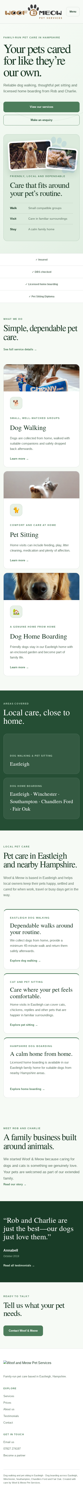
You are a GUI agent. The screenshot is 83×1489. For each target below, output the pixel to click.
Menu (73, 11)
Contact (8, 1422)
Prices (7, 1402)
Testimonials (11, 1416)
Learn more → (19, 458)
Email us (8, 1442)
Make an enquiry (41, 120)
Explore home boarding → (27, 1089)
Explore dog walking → (25, 960)
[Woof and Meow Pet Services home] (33, 11)
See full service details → (20, 349)
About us (8, 1409)
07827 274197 (12, 1448)
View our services (41, 106)
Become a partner (14, 1455)
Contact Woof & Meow (23, 1330)
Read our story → (14, 1184)
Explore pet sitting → (24, 1024)
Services (8, 1396)
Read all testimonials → (19, 1265)
